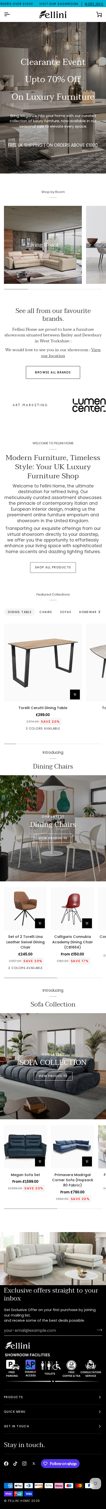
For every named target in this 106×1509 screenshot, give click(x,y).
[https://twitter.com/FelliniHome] (34, 1463)
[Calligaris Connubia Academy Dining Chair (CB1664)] (72, 908)
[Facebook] (6, 1463)
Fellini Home (19, 1501)
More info (94, 4)
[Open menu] (11, 14)
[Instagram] (24, 1463)
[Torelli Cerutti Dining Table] (43, 663)
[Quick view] (87, 923)
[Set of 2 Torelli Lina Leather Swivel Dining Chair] (25, 908)
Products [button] (13, 1397)
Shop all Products (53, 567)
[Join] (98, 1330)
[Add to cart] (75, 694)
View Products (53, 838)
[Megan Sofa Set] (25, 1146)
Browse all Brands (53, 372)
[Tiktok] (15, 1463)
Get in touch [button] (16, 1426)
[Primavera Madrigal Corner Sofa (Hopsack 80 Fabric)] (72, 1146)
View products (53, 1076)
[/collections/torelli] (67, 405)
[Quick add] (40, 1161)
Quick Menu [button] (14, 1412)
